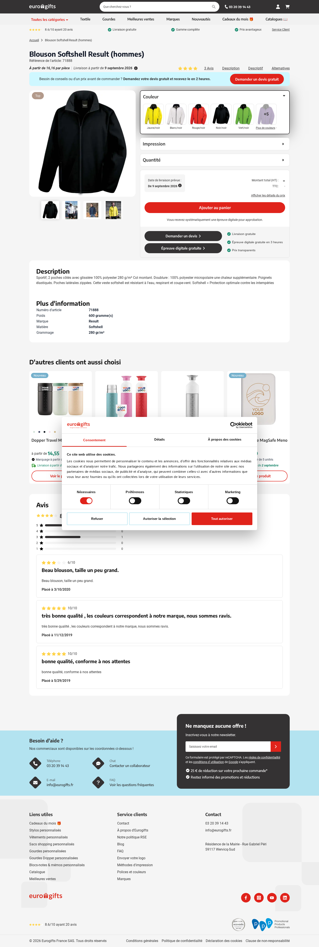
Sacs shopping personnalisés (51, 844)
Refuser (97, 519)
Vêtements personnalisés (48, 837)
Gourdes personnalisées (47, 851)
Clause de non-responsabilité (268, 941)
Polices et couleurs (131, 872)
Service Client (281, 29)
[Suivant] (132, 145)
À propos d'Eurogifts (132, 830)
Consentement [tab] (94, 440)
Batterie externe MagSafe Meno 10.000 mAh (258, 443)
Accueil (34, 40)
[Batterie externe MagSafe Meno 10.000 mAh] (258, 399)
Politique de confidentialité (182, 941)
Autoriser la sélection (159, 519)
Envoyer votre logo (131, 858)
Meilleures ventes (42, 879)
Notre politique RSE (132, 837)
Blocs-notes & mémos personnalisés (57, 865)
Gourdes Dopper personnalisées (53, 858)
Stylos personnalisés (45, 830)
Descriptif (255, 68)
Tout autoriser (222, 519)
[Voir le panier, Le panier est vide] (287, 7)
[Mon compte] (278, 7)
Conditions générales (142, 941)
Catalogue (37, 872)
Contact (123, 823)
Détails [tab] (159, 439)
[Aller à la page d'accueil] (42, 6)
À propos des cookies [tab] (224, 439)
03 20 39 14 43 (239, 7)
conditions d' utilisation (208, 762)
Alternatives (281, 68)
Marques (124, 879)
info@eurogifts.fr (218, 830)
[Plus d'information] (135, 68)
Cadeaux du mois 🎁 (45, 823)
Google (233, 762)
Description (231, 68)
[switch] (135, 500)
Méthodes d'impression (135, 865)
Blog (120, 844)
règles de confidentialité (264, 757)
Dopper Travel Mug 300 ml (55, 440)
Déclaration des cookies (224, 941)
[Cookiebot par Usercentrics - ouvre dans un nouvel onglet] (233, 425)
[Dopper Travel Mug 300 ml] (60, 399)
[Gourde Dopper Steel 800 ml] (192, 399)
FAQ (120, 851)
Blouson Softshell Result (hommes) (68, 40)
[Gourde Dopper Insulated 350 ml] (126, 399)
